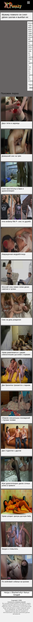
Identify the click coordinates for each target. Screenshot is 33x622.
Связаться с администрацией (17, 602)
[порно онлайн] (12, 7)
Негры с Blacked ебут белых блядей (16, 593)
